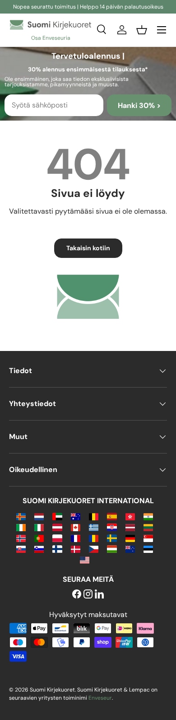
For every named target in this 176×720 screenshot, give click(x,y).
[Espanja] (111, 516)
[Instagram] (88, 594)
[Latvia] (130, 527)
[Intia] (148, 516)
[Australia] (75, 516)
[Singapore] (148, 537)
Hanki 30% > (139, 105)
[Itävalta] (57, 527)
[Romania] (93, 537)
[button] (142, 30)
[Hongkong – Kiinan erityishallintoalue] (130, 516)
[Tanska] (75, 548)
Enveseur (100, 697)
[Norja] (21, 537)
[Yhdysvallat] (84, 559)
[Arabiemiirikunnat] (57, 516)
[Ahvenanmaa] (21, 516)
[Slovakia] (21, 548)
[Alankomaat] (39, 516)
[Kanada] (75, 527)
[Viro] (148, 548)
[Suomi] (57, 548)
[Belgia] (93, 516)
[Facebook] (76, 594)
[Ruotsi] (111, 537)
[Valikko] (161, 30)
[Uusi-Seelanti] (130, 548)
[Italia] (39, 527)
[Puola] (57, 537)
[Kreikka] (93, 527)
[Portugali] (39, 537)
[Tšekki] (93, 548)
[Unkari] (111, 548)
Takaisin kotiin (88, 248)
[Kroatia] (111, 527)
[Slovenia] (39, 548)
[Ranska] (75, 537)
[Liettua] (148, 527)
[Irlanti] (21, 527)
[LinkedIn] (99, 594)
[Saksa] (130, 537)
